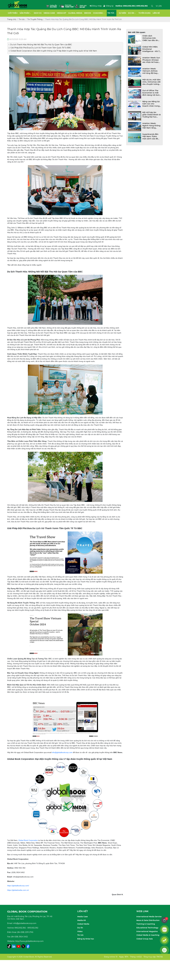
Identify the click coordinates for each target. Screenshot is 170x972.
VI (157, 6)
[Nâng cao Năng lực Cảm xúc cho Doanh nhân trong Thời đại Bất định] (134, 104)
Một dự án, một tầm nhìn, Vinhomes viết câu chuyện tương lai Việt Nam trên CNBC (151, 82)
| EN (160, 6)
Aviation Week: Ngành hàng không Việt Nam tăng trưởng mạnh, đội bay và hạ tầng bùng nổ (151, 125)
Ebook (87, 13)
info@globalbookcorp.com (62, 752)
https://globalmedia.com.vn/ (18, 890)
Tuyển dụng (145, 13)
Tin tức (110, 13)
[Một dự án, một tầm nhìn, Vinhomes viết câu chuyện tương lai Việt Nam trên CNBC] (134, 83)
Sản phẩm (24, 13)
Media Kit (61, 13)
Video (80, 931)
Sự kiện (122, 13)
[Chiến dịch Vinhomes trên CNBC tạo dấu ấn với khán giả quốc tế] (134, 39)
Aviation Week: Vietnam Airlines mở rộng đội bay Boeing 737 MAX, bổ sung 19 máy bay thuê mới (151, 71)
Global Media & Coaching (147, 935)
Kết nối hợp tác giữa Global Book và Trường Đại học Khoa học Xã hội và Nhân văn (151, 114)
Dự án (131, 13)
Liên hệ (156, 13)
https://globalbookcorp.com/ (18, 886)
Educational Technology (147, 928)
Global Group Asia (144, 939)
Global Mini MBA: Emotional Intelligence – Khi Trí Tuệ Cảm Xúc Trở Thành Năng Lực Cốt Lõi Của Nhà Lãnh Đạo (151, 49)
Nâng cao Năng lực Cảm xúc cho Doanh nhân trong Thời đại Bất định (151, 103)
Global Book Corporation (28, 840)
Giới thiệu (13, 13)
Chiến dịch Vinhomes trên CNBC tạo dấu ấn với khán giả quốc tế (150, 38)
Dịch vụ (38, 13)
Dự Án (80, 928)
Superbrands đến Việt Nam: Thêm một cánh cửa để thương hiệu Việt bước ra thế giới (150, 136)
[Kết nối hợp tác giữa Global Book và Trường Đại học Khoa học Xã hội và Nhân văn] (134, 115)
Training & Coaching (145, 924)
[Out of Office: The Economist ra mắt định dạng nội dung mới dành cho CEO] (134, 93)
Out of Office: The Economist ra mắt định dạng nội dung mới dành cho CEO (151, 92)
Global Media (75, 13)
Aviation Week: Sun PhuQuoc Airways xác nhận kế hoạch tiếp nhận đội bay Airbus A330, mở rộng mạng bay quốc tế (151, 60)
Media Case (49, 13)
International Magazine (147, 931)
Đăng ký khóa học (85, 939)
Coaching (98, 13)
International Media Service (149, 916)
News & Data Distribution (148, 920)
